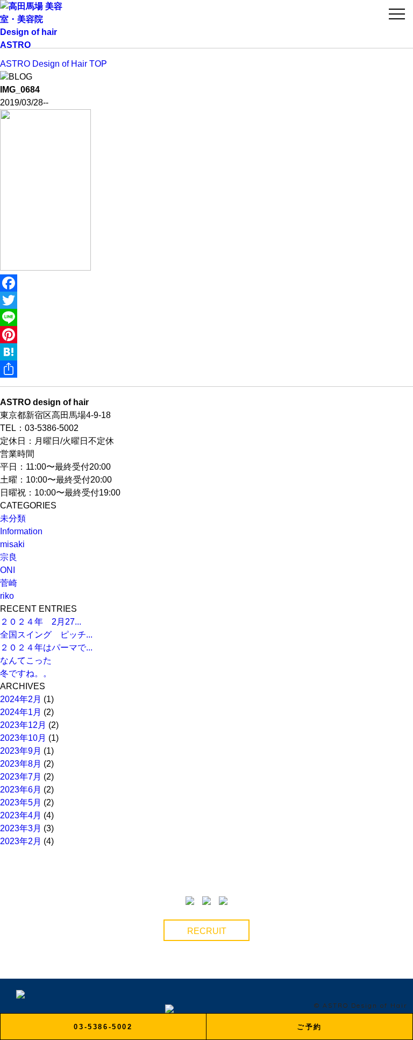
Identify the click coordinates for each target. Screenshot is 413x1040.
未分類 (13, 518)
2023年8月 (20, 763)
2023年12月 (23, 725)
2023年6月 (20, 789)
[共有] (206, 369)
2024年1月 (20, 712)
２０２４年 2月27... (40, 621)
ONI (7, 570)
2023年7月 (20, 776)
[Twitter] (206, 300)
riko (7, 595)
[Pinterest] (206, 334)
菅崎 (8, 583)
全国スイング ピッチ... (46, 634)
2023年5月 (20, 802)
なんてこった (26, 660)
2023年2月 (20, 841)
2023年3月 (20, 828)
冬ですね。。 (26, 673)
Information (21, 531)
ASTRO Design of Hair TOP (53, 63)
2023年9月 (20, 750)
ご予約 (309, 1027)
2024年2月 (20, 699)
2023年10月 (23, 737)
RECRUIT (206, 931)
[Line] (206, 317)
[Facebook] (206, 283)
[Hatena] (206, 351)
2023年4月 (20, 815)
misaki (12, 544)
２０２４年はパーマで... (46, 647)
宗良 (8, 557)
